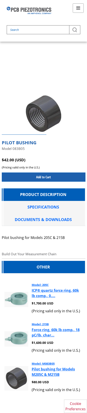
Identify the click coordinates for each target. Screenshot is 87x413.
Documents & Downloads (43, 219)
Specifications (43, 207)
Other (43, 267)
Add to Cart (43, 177)
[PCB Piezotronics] (29, 10)
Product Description (43, 194)
